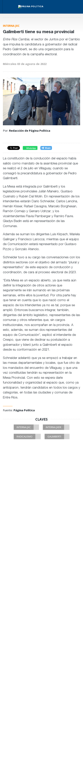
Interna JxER (53, 427)
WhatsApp (31, 148)
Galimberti (54, 436)
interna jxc (24, 427)
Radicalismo (24, 436)
